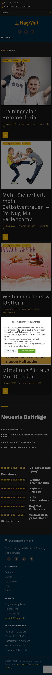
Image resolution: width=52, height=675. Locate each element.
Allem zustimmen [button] (27, 351)
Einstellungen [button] (10, 351)
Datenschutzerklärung (20, 346)
